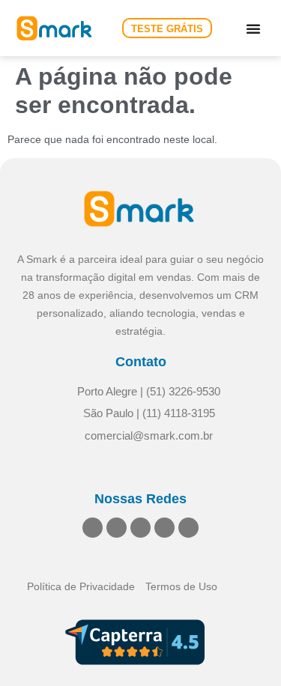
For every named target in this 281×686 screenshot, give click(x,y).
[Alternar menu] (253, 28)
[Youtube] (164, 527)
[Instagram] (116, 527)
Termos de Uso (181, 586)
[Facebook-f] (140, 527)
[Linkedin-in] (92, 527)
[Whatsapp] (188, 527)
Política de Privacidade (81, 586)
